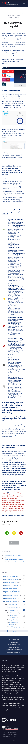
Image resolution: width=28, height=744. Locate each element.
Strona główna (8, 13)
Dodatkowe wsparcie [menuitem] (11, 599)
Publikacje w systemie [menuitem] (11, 585)
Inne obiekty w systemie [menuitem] (12, 596)
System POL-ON (14, 647)
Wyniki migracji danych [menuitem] (15, 627)
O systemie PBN (14, 640)
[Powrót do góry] (14, 741)
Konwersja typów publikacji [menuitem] (13, 623)
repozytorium (16, 559)
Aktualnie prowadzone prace (14, 649)
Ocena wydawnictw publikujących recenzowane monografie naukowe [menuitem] (14, 606)
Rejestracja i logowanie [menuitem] (12, 579)
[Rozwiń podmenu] (24, 576)
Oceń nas (14, 543)
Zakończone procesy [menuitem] (11, 602)
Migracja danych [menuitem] (11, 610)
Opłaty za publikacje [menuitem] (11, 588)
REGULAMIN (14, 642)
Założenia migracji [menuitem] (14, 613)
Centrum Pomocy (20, 13)
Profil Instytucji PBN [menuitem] (11, 576)
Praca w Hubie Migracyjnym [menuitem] (13, 616)
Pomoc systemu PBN (14, 645)
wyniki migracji (8, 559)
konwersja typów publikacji (16, 561)
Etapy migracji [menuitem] (13, 620)
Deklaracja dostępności (14, 652)
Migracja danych (14, 17)
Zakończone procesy (14, 15)
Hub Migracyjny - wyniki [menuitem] (15, 631)
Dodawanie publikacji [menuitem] (11, 582)
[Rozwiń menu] (24, 3)
